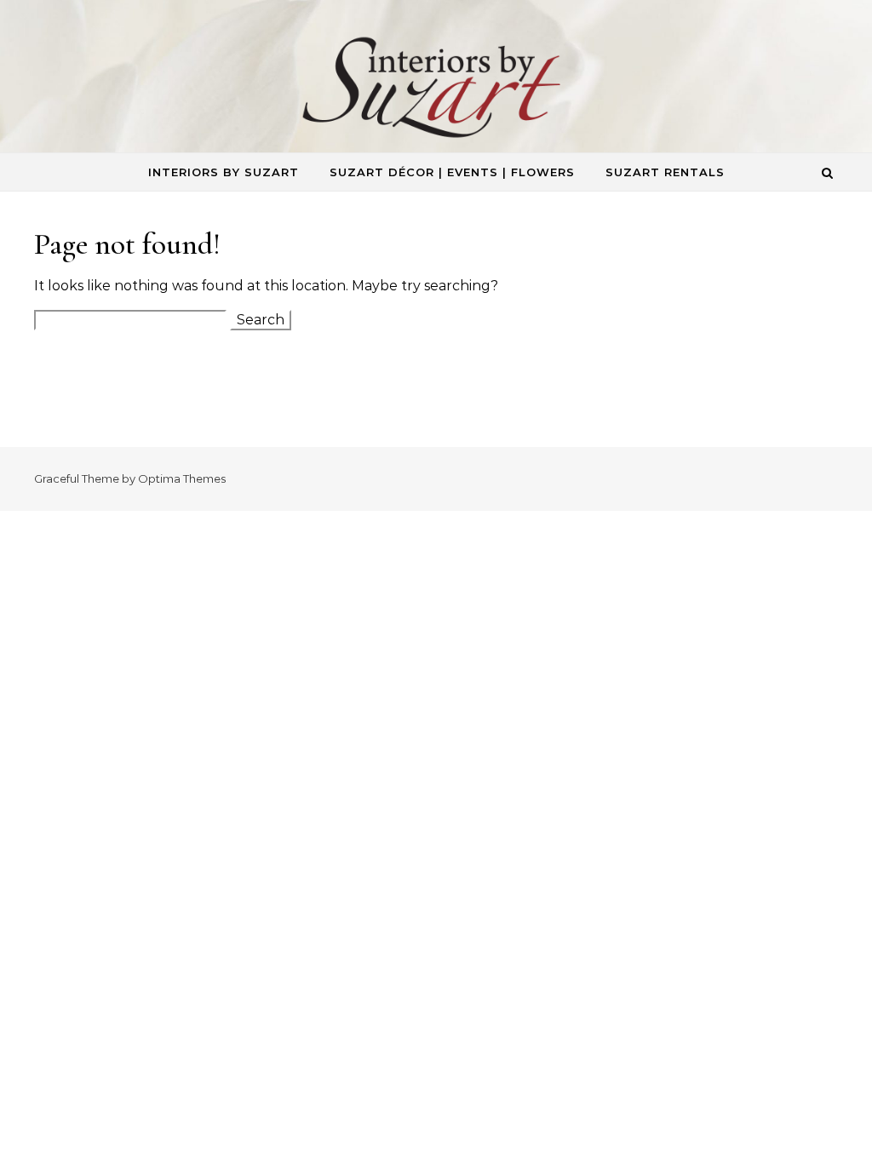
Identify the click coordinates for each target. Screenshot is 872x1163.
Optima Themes (182, 478)
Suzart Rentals (665, 172)
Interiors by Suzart (223, 172)
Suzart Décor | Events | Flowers (452, 172)
